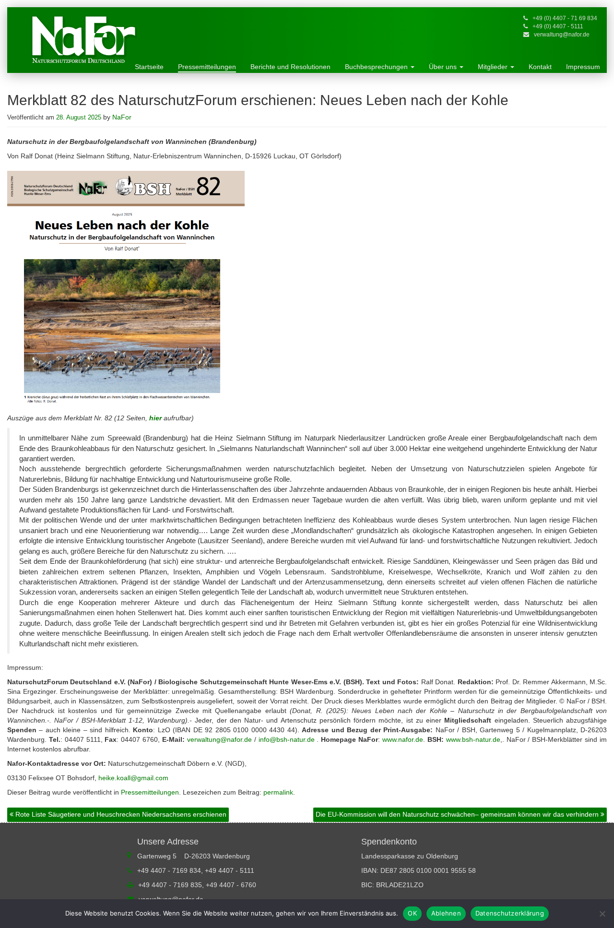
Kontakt (540, 67)
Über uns (444, 67)
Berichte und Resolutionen (290, 67)
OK (412, 913)
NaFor (121, 117)
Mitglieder (493, 67)
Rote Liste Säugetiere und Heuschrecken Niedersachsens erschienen (119, 814)
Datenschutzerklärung (509, 913)
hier (156, 418)
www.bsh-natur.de (473, 739)
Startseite (149, 67)
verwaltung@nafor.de (562, 34)
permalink (278, 792)
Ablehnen (446, 913)
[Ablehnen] (602, 913)
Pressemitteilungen (207, 67)
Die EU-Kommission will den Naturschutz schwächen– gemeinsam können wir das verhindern (458, 814)
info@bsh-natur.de (287, 739)
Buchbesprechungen (377, 67)
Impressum (583, 67)
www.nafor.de (402, 739)
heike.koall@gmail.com (133, 778)
